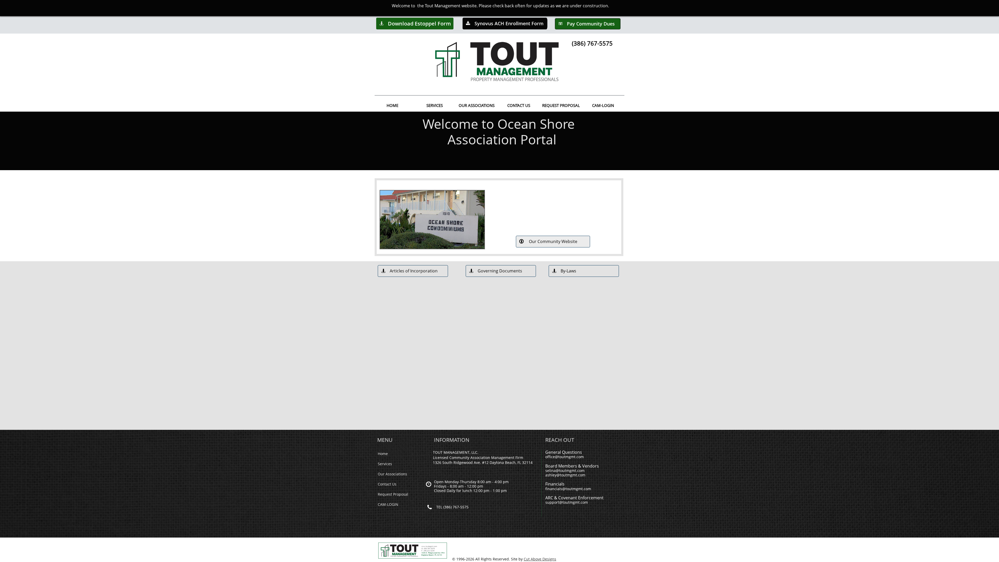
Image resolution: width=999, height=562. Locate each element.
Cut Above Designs (540, 559)
